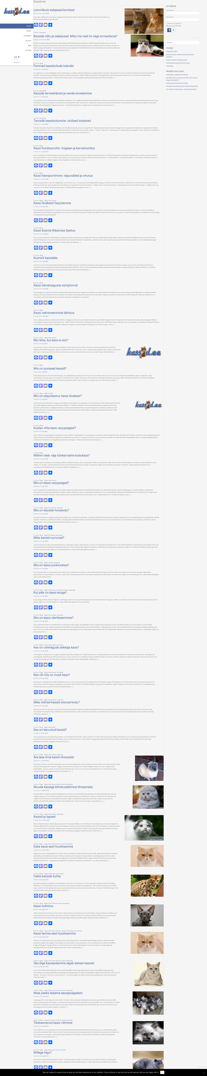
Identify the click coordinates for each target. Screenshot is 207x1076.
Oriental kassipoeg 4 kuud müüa (178, 63)
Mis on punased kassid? (50, 368)
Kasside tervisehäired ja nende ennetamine (63, 93)
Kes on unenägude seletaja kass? (56, 647)
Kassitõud (27, 36)
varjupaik (60, 508)
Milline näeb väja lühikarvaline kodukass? (62, 455)
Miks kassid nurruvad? (49, 537)
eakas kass (52, 590)
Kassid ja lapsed (44, 816)
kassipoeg (56, 562)
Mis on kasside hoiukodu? (51, 510)
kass (50, 200)
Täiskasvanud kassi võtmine (53, 1022)
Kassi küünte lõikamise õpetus (54, 230)
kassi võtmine (56, 784)
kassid (54, 200)
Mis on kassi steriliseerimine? (54, 618)
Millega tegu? (43, 1052)
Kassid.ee (17, 62)
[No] (204, 1072)
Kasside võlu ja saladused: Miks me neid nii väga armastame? (75, 36)
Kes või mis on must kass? (52, 675)
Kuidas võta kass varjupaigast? (55, 428)
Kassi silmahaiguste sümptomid (56, 285)
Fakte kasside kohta (47, 876)
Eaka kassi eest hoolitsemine (53, 846)
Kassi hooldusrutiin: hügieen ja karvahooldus (64, 148)
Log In (196, 36)
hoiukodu (52, 535)
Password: (170, 17)
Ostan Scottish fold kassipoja (176, 60)
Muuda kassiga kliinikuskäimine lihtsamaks (63, 787)
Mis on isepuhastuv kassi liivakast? (58, 396)
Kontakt (28, 50)
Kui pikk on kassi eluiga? (50, 592)
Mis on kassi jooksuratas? (51, 565)
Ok (162, 1072)
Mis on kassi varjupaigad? (51, 483)
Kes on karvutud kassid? (50, 730)
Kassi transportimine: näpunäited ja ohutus (63, 175)
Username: (170, 10)
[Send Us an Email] (15, 57)
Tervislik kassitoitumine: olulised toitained (62, 121)
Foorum (28, 40)
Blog (29, 45)
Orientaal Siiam (171, 51)
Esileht (28, 26)
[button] (169, 31)
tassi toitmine (77, 931)
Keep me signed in (174, 23)
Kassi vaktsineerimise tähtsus (54, 313)
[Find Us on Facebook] (18, 57)
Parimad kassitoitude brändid (54, 66)
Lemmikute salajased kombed (54, 10)
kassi (50, 645)
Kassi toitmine (43, 906)
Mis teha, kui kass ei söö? (51, 340)
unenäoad (60, 672)
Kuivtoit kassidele (46, 258)
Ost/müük (169, 66)
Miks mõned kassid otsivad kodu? (57, 702)
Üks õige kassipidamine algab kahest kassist (64, 963)
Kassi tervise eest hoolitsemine (55, 933)
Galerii (28, 31)
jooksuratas (59, 590)
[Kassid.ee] (16, 11)
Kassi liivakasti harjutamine (52, 203)
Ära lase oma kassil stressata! (54, 757)
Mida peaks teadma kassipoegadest (58, 993)
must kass (60, 615)
